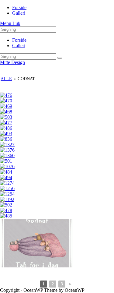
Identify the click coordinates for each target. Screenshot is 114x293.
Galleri (18, 45)
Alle (6, 78)
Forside (19, 40)
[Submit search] (59, 58)
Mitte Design (12, 62)
